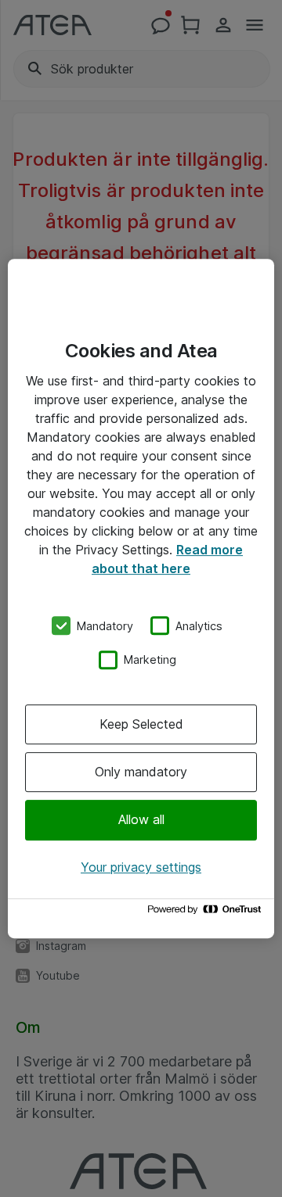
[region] (141, 599)
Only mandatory (141, 771)
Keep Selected (141, 724)
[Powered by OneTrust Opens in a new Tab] (206, 913)
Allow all (141, 820)
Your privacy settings (141, 867)
